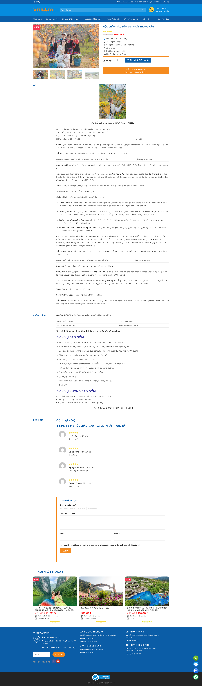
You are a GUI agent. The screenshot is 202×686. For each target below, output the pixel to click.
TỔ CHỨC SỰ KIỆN (113, 19)
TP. (75, 641)
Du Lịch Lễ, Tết (52, 19)
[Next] (95, 46)
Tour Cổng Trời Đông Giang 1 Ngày (95, 608)
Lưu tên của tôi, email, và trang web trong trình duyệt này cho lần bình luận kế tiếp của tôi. (102, 545)
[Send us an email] (36, 2)
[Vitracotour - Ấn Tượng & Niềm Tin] (43, 10)
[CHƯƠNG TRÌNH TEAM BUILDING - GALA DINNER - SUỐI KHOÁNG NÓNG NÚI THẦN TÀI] (147, 591)
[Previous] (37, 46)
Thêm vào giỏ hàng (138, 60)
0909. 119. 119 (161, 8)
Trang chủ (37, 19)
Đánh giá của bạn (68, 505)
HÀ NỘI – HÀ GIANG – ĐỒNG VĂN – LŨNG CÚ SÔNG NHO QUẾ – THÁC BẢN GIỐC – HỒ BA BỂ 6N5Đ (54, 609)
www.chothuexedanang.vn (94, 649)
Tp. (108, 635)
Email (117, 534)
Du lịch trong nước (70, 19)
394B (53, 641)
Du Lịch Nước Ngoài (93, 19)
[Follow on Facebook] (34, 2)
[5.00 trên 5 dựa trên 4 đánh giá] (136, 31)
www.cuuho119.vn (91, 642)
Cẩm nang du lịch (131, 19)
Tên (62, 534)
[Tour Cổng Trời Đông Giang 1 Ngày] (101, 591)
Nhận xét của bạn (68, 513)
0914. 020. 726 (136, 641)
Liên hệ (146, 19)
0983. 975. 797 (136, 654)
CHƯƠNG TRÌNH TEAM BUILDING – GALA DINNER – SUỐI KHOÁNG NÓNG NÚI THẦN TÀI (147, 609)
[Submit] (143, 10)
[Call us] (39, 2)
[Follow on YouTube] (58, 661)
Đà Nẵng (123, 38)
